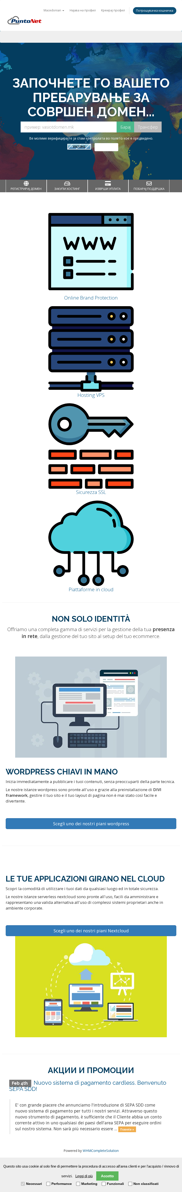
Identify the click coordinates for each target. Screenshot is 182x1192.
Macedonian (53, 10)
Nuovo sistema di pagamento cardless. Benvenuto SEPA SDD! (87, 1085)
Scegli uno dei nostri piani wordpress (91, 823)
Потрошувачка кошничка (154, 11)
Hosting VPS (91, 395)
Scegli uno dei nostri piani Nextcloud (91, 931)
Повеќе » (127, 1129)
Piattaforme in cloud (91, 589)
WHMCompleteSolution (101, 1150)
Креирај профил (113, 10)
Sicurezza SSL (91, 492)
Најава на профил (83, 10)
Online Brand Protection (91, 297)
